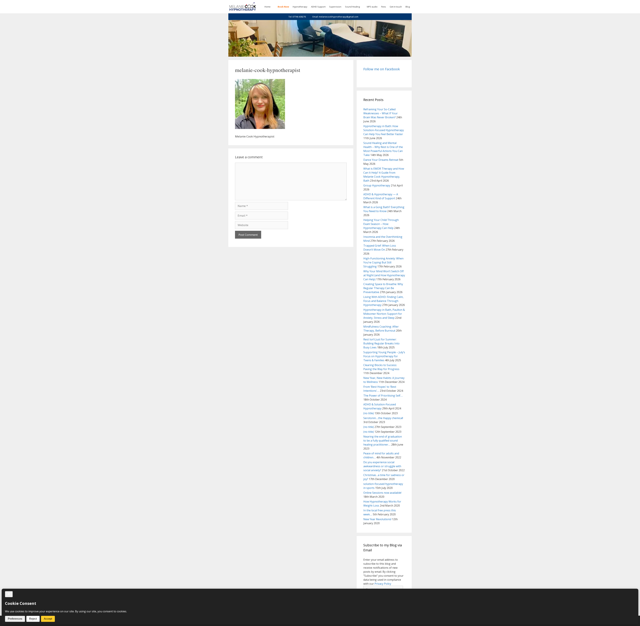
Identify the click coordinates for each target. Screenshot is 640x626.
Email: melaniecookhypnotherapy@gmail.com (335, 16)
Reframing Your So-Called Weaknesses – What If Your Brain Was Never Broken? (380, 113)
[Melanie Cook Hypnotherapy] (243, 6)
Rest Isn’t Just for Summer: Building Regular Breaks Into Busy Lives (381, 343)
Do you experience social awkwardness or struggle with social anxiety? (382, 466)
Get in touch (396, 6)
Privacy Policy (382, 584)
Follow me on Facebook (381, 69)
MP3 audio (372, 6)
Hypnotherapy (300, 6)
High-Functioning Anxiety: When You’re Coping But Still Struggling (383, 262)
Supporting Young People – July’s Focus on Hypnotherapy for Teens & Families (384, 356)
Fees (383, 6)
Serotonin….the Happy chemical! (383, 418)
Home (267, 6)
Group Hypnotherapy (376, 185)
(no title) (368, 413)
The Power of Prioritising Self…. (383, 395)
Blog (408, 6)
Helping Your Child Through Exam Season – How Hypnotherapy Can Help (381, 224)
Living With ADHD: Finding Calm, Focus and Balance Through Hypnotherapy (383, 301)
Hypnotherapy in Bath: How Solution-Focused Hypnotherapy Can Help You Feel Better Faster (383, 130)
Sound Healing (352, 6)
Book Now (283, 6)
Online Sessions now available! (382, 493)
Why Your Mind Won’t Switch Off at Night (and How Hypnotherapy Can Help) (384, 275)
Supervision (335, 6)
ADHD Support (318, 6)
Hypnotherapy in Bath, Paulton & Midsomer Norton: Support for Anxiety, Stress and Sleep (384, 314)
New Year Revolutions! (377, 519)
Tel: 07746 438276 (297, 16)
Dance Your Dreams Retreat (380, 160)
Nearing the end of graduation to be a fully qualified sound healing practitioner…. (382, 440)
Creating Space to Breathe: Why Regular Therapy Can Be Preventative (383, 288)
